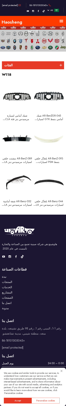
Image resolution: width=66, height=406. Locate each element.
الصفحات (7, 298)
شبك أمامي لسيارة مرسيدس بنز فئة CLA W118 (17, 119)
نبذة (4, 277)
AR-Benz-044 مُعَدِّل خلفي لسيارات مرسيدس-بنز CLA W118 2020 (48, 204)
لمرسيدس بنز (20, 38)
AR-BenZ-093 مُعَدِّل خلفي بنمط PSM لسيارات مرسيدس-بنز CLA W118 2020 (49, 164)
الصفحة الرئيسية (52, 38)
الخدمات (7, 287)
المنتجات (35, 38)
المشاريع (7, 292)
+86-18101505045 (39, 5)
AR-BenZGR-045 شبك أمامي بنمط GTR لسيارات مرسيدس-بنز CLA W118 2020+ (49, 121)
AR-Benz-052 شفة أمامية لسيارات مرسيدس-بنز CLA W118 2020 (17, 204)
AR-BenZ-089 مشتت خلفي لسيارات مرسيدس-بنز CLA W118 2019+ (17, 162)
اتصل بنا (7, 303)
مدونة (5, 308)
